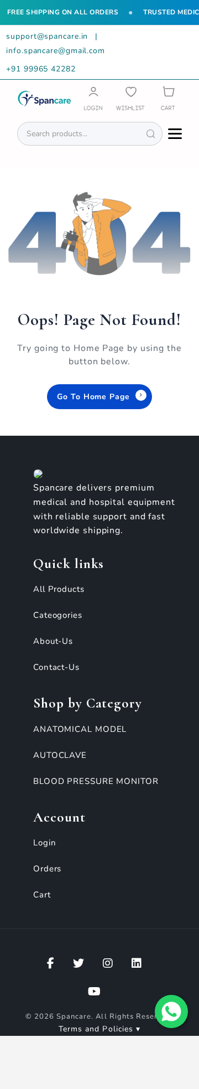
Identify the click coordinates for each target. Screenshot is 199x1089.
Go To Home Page (93, 396)
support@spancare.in (48, 36)
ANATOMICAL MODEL (80, 729)
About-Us (53, 641)
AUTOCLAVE (60, 755)
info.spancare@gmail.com (55, 50)
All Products (59, 589)
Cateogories (57, 615)
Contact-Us (56, 667)
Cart (42, 894)
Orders (47, 868)
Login (44, 842)
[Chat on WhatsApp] (171, 1011)
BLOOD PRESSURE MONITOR (96, 781)
